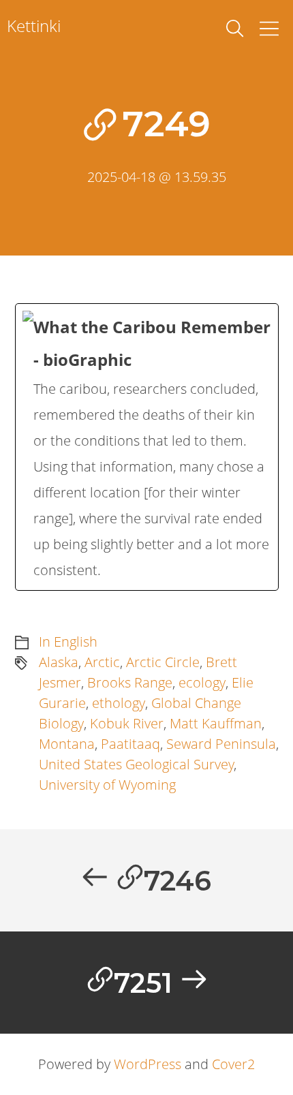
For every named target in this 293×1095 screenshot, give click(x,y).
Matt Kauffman (216, 723)
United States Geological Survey (136, 764)
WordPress (147, 1064)
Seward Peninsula (221, 744)
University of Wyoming (107, 784)
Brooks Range (129, 682)
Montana (67, 744)
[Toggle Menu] (269, 28)
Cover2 (233, 1064)
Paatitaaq (130, 744)
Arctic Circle (163, 662)
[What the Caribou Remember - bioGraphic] (147, 447)
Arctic (102, 662)
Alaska (58, 662)
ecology (202, 682)
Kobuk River (127, 723)
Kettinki (34, 25)
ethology (118, 703)
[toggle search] (235, 28)
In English (68, 641)
